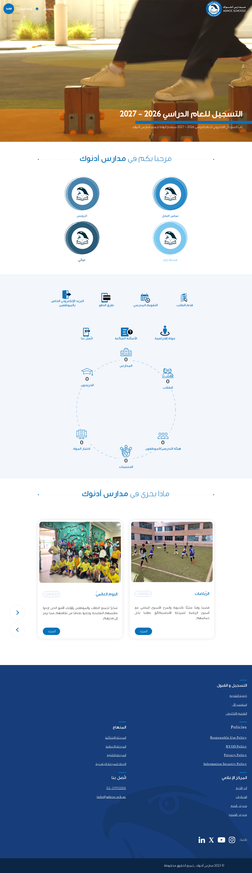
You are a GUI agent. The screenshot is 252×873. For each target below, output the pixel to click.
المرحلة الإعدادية (116, 746)
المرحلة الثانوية (116, 755)
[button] (17, 612)
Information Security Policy (225, 764)
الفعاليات (241, 797)
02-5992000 (116, 788)
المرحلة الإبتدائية (115, 737)
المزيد (143, 631)
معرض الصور (238, 806)
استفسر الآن (239, 704)
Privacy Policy (235, 755)
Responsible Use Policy (228, 737)
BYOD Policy (236, 746)
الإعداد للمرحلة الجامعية (110, 764)
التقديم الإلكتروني (236, 713)
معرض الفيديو (238, 814)
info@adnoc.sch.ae (111, 797)
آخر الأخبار (241, 788)
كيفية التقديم (238, 696)
